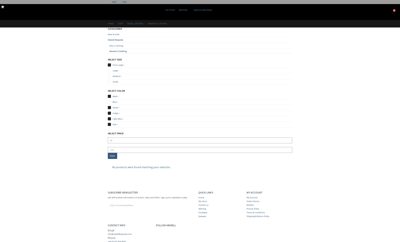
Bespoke (183, 10)
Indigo (116, 113)
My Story (170, 10)
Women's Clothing (118, 51)
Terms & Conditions (256, 212)
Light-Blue (117, 118)
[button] (189, 15)
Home (201, 197)
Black (115, 96)
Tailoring (202, 208)
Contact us (203, 205)
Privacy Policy (253, 208)
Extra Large (118, 65)
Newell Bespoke (115, 39)
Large (115, 70)
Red (114, 124)
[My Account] (378, 12)
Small (115, 81)
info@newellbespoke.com (120, 234)
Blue (115, 102)
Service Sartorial (203, 10)
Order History (253, 201)
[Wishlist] (384, 12)
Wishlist (250, 205)
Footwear (202, 212)
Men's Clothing (116, 45)
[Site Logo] (8, 12)
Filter (112, 155)
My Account (252, 197)
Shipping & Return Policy (258, 216)
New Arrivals (113, 34)
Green (115, 107)
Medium (116, 76)
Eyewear (202, 216)
